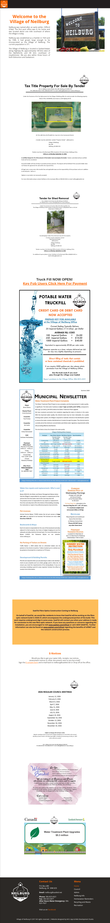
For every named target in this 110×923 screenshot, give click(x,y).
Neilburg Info (79, 895)
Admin (76, 892)
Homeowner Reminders (83, 899)
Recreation (78, 905)
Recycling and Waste (82, 902)
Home (76, 886)
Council (77, 889)
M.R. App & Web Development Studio (80, 919)
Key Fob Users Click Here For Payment (55, 283)
